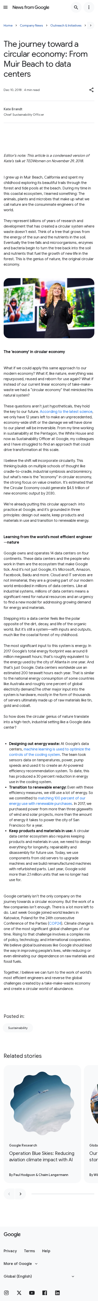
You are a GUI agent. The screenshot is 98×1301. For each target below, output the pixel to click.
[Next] (90, 25)
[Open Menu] (5, 7)
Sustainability (18, 1028)
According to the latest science (66, 411)
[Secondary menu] (88, 7)
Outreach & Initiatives (66, 25)
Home (8, 25)
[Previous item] (9, 1193)
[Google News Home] (31, 7)
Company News (31, 25)
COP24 (55, 923)
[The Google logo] (12, 1234)
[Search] (76, 7)
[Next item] (20, 1193)
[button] (91, 89)
